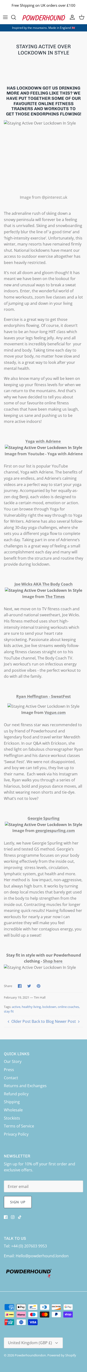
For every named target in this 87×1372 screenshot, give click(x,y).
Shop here (53, 961)
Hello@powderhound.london (42, 1255)
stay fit (9, 1011)
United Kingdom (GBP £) (30, 1342)
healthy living (31, 1007)
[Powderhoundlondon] (43, 17)
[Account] (71, 17)
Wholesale (13, 1110)
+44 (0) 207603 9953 (29, 1246)
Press (9, 1069)
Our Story (13, 1061)
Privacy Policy (16, 1134)
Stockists (12, 1118)
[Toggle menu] (5, 17)
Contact (11, 1077)
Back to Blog (43, 1021)
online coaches (68, 1007)
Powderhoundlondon (30, 1355)
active (16, 1007)
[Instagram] (12, 1217)
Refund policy (16, 1093)
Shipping (12, 1101)
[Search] (16, 17)
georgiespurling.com (55, 830)
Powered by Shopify (61, 1355)
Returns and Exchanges (25, 1085)
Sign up (17, 1202)
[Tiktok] (20, 1217)
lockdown (49, 1007)
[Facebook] (5, 1217)
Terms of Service (19, 1126)
